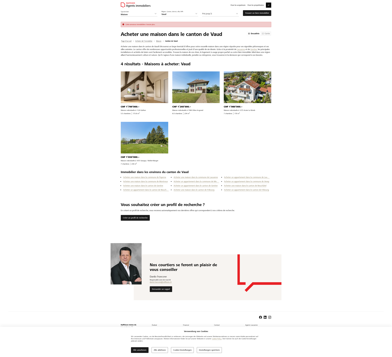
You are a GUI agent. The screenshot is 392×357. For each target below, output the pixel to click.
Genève (253, 49)
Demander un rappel (161, 289)
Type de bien (125, 11)
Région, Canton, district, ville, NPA (172, 11)
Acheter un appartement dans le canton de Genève (196, 185)
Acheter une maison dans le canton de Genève (143, 185)
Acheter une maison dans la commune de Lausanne (196, 177)
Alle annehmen (139, 350)
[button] (268, 5)
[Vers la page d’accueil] (135, 5)
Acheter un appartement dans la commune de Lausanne (247, 177)
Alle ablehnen (160, 350)
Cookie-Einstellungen (182, 350)
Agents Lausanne (251, 325)
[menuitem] (238, 5)
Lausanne (241, 49)
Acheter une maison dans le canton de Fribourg (194, 190)
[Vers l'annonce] (144, 87)
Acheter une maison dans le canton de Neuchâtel (245, 185)
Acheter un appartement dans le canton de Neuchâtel (146, 190)
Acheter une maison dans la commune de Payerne (144, 177)
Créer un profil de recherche (135, 218)
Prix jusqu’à (207, 13)
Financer (186, 325)
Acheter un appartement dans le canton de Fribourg (246, 190)
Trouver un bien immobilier (257, 13)
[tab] (254, 33)
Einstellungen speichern (209, 350)
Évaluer (154, 325)
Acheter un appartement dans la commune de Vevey (246, 181)
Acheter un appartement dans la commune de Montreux (196, 181)
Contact (217, 325)
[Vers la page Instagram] (269, 317)
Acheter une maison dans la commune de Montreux (145, 181)
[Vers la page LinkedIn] (265, 317)
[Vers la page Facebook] (260, 317)
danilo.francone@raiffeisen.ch (161, 282)
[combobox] (178, 14)
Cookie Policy (217, 339)
